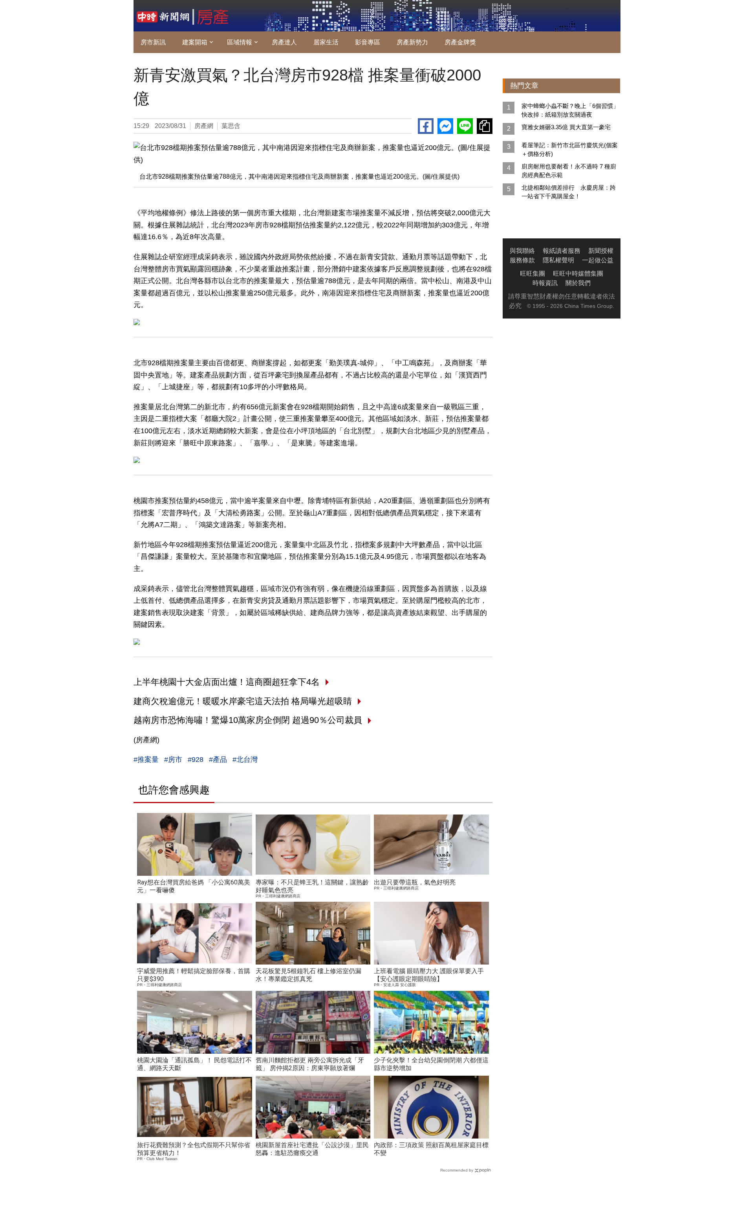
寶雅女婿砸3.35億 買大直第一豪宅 (566, 127)
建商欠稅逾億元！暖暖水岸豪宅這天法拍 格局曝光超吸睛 (243, 701)
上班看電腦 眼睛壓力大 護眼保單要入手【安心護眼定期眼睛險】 (429, 975)
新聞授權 (600, 250)
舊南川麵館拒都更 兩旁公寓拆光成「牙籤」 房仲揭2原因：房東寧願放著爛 (310, 1064)
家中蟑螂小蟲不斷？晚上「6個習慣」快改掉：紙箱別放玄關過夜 (570, 110)
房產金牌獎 (460, 42)
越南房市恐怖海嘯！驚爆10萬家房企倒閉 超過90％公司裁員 (248, 720)
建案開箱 (194, 42)
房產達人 (284, 42)
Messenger (445, 126)
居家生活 (326, 42)
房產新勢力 (412, 42)
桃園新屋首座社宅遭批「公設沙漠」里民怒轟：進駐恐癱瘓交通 (312, 1149)
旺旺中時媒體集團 (578, 273)
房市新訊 (153, 42)
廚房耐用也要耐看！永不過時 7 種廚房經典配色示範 (569, 170)
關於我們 (578, 283)
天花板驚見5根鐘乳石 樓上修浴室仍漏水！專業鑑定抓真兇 (308, 975)
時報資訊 (545, 283)
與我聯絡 (522, 250)
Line (465, 126)
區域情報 (239, 42)
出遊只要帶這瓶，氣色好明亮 (415, 882)
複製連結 (484, 126)
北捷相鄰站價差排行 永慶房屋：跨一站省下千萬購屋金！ (569, 192)
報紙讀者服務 (561, 250)
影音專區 (367, 42)
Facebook (426, 126)
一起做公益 (597, 260)
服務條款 (522, 260)
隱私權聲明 (558, 260)
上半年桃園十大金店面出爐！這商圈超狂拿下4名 (227, 682)
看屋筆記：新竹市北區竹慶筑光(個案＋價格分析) (570, 149)
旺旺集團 (532, 273)
